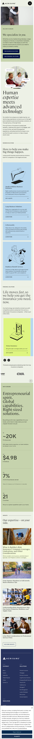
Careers (4, 673)
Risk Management (24, 689)
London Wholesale (24, 692)
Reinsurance (22, 694)
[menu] (30, 3)
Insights (4, 705)
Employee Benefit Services (25, 680)
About (4, 670)
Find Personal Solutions (11, 56)
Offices (4, 680)
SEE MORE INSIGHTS (9, 644)
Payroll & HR (22, 682)
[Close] (32, 708)
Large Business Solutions (25, 677)
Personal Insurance (24, 670)
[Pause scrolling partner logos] (31, 381)
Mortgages (22, 673)
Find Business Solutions (11, 51)
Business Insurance (24, 675)
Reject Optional (17, 732)
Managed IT (22, 687)
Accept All (17, 736)
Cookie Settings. (22, 728)
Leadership (5, 675)
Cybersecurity (23, 685)
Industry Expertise (23, 697)
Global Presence (6, 677)
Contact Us (5, 682)
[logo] (9, 3)
